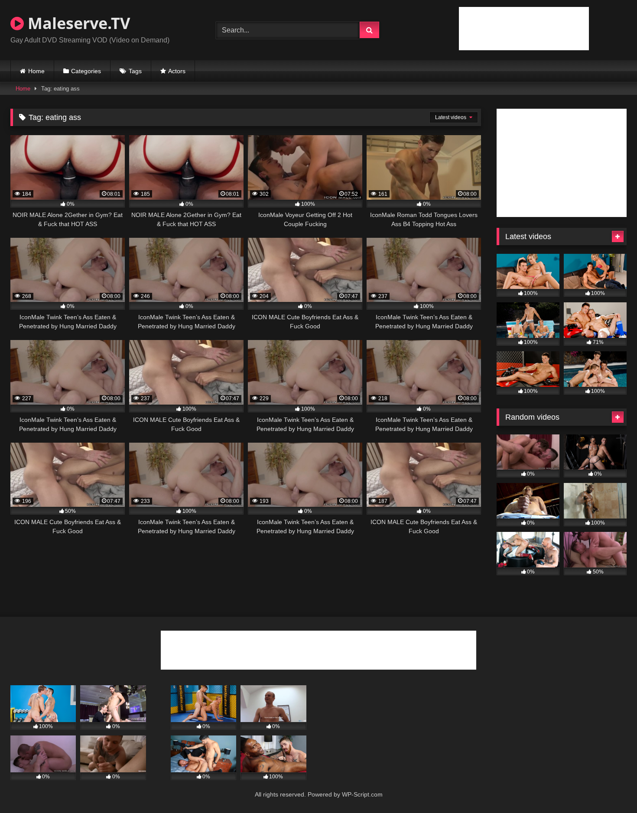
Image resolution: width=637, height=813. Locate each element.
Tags (135, 71)
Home (36, 71)
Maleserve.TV (77, 23)
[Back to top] (610, 787)
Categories (86, 71)
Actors (176, 71)
